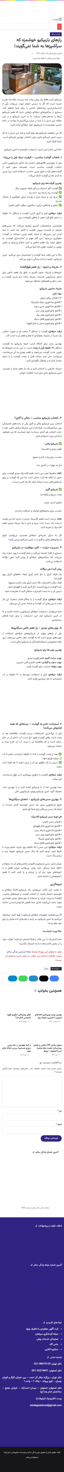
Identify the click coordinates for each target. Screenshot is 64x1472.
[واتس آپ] (23, 978)
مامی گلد (53, 1344)
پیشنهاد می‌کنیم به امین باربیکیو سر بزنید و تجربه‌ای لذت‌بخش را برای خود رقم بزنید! (32, 919)
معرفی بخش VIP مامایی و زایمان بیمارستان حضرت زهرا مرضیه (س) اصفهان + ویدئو (47, 1048)
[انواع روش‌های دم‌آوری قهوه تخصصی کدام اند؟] (16, 1004)
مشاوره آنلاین (51, 1349)
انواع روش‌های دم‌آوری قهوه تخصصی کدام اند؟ (19, 1016)
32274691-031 (40, 1371)
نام (60, 1111)
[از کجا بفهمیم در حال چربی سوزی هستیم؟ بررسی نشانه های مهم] (16, 1034)
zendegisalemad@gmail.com (46, 1405)
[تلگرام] (12, 978)
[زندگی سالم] (32, 8)
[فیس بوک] (54, 978)
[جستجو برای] (3, 19)
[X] (43, 978)
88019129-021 (42, 1364)
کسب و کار (56, 34)
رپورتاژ (46, 968)
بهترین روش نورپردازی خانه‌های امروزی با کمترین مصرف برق (48, 1016)
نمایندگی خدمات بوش (47, 1339)
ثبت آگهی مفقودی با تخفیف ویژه (42, 1329)
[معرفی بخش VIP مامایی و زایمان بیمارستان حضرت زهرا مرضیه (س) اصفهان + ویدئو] (47, 1034)
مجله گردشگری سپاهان (46, 1334)
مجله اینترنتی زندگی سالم (19, 952)
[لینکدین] (33, 978)
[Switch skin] (9, 19)
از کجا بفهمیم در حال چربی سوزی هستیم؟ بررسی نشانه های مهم (16, 1048)
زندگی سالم (32, 1452)
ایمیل (59, 1124)
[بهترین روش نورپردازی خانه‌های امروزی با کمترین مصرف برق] (47, 1004)
